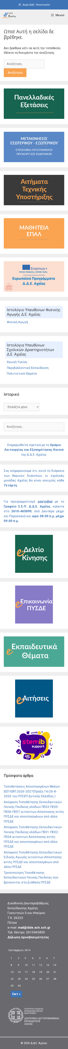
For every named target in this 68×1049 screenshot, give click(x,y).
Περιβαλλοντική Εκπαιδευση (28, 368)
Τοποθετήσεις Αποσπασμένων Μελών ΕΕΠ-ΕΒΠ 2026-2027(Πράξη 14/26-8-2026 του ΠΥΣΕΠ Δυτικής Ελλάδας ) (32, 791)
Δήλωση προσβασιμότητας (28, 937)
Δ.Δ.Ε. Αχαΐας (39, 1043)
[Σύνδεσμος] (9, 15)
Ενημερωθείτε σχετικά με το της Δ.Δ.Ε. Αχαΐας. (34, 449)
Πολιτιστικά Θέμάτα (22, 373)
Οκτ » (16, 994)
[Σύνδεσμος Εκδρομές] (34, 161)
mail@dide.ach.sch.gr (34, 927)
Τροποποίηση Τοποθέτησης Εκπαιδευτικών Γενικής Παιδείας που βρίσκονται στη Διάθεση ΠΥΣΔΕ (31, 877)
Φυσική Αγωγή (17, 322)
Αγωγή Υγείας (17, 362)
